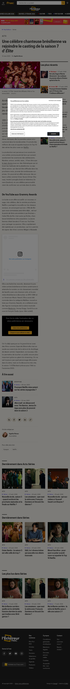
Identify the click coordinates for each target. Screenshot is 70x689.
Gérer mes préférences (17, 133)
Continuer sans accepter (55, 100)
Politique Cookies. (18, 119)
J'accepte (53, 133)
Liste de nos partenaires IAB (17, 129)
